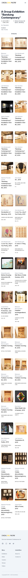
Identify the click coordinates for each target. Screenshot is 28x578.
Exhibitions (4, 553)
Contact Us (18, 556)
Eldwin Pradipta (5, 116)
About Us (17, 553)
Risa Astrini (18, 406)
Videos (3, 566)
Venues (4, 563)
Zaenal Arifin (18, 504)
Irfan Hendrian (18, 85)
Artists (3, 556)
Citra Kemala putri (19, 53)
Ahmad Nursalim (5, 273)
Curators (4, 559)
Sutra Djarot (18, 177)
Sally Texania (4, 29)
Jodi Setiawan (5, 85)
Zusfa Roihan (4, 306)
